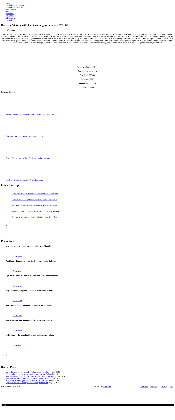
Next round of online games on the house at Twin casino (27, 381)
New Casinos (11, 9)
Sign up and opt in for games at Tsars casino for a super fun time (30, 376)
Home (8, 3)
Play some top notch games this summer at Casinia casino (27, 378)
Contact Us (144, 387)
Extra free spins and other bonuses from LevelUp (30, 200)
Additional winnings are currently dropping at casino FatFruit (29, 374)
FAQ (171, 387)
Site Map (164, 387)
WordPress (107, 387)
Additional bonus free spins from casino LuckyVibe (31, 211)
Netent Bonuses (14, 7)
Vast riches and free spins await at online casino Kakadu (27, 372)
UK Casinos (10, 18)
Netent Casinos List (15, 5)
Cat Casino (10, 34)
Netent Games (11, 20)
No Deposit (10, 16)
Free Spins (10, 11)
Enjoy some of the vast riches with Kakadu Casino (31, 194)
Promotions (10, 14)
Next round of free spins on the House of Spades (30, 205)
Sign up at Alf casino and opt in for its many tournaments (27, 383)
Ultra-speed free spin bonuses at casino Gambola (30, 217)
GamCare (153, 387)
